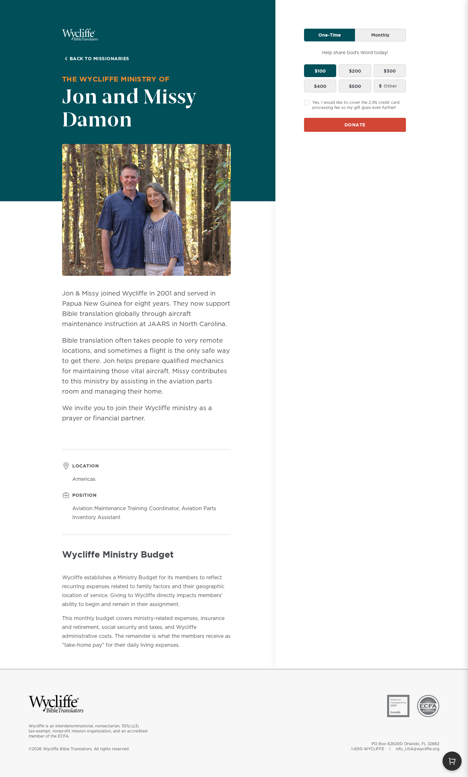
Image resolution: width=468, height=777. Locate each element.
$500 (355, 86)
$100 (320, 71)
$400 (320, 86)
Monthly (380, 35)
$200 (355, 71)
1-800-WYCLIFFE (367, 749)
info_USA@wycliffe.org (417, 749)
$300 (390, 71)
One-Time (329, 35)
